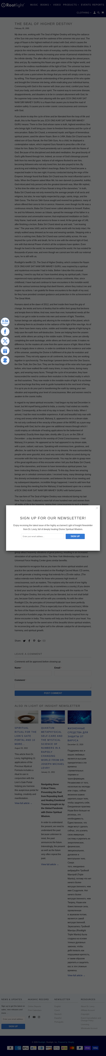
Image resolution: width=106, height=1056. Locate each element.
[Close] (97, 508)
